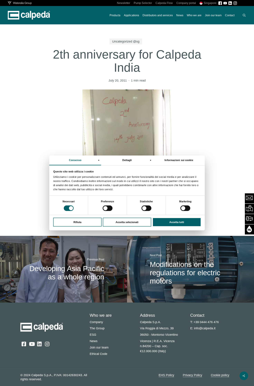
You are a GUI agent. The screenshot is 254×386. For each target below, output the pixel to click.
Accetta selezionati (127, 222)
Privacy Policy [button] (192, 375)
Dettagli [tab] (127, 160)
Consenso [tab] (75, 160)
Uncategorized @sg (125, 41)
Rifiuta (77, 222)
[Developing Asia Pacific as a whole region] (63, 269)
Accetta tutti (176, 222)
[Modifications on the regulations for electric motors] (190, 269)
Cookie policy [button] (220, 375)
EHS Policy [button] (166, 375)
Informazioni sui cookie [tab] (178, 160)
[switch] (107, 208)
